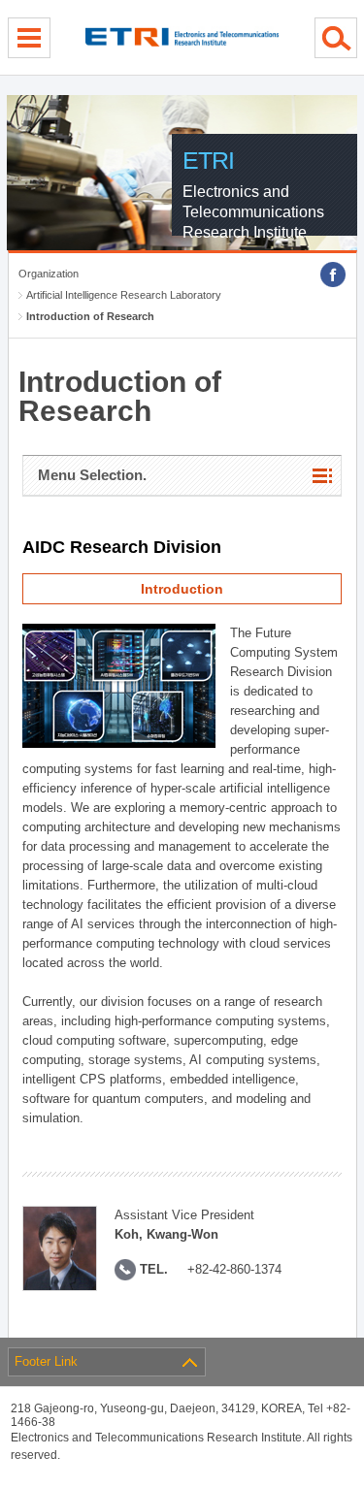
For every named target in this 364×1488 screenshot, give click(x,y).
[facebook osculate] (333, 274)
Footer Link (46, 1361)
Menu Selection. (92, 475)
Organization (48, 273)
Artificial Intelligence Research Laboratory (123, 295)
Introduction (182, 589)
